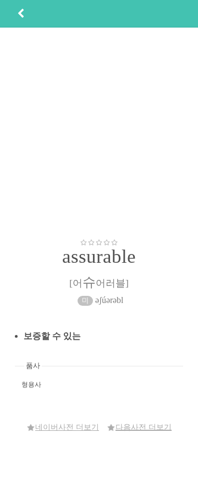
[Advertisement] (99, 133)
